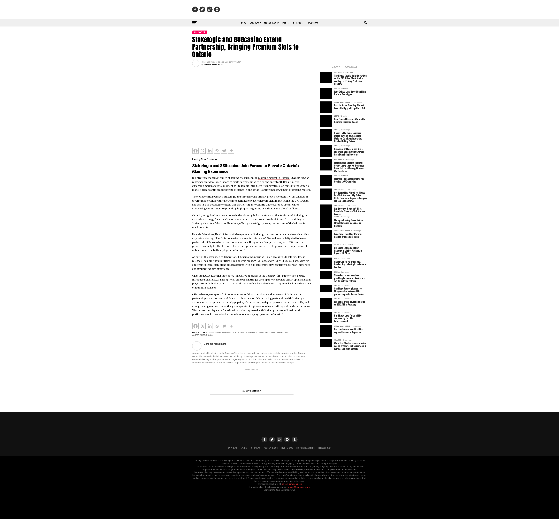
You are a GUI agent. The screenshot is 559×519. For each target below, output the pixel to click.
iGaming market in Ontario (274, 177)
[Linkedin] (210, 151)
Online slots (240, 333)
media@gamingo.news (299, 487)
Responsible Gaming (305, 447)
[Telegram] (224, 151)
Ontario (253, 333)
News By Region (271, 447)
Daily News (254, 22)
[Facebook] (195, 151)
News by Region (271, 22)
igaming (227, 333)
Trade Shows (312, 22)
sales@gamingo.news (292, 484)
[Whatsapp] (217, 151)
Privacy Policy (324, 447)
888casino (215, 333)
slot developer (267, 333)
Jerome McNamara (213, 65)
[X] (203, 151)
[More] (231, 151)
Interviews (298, 22)
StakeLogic (283, 333)
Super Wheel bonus (203, 335)
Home (243, 22)
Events (285, 22)
